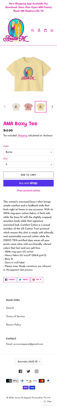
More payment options (28, 190)
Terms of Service (15, 316)
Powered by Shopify (41, 398)
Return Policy (13, 324)
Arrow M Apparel (23, 398)
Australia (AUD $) (28, 362)
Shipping (22, 135)
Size (5, 159)
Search (10, 308)
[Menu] (52, 30)
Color (6, 146)
